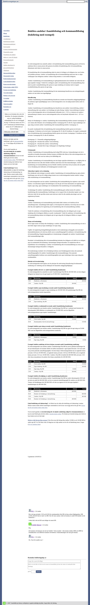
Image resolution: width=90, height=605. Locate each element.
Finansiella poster (8, 52)
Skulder (5, 62)
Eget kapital (6, 47)
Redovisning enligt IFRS (10, 87)
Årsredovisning (8, 93)
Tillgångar (6, 70)
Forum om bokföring (9, 90)
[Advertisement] (45, 15)
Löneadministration (9, 81)
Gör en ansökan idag (34, 424)
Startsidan (6, 30)
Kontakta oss (7, 107)
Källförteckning (8, 101)
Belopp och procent (9, 95)
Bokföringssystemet (8, 41)
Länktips (6, 109)
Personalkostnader (8, 60)
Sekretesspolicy (7, 104)
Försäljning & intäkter (9, 54)
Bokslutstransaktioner (9, 44)
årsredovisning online (10, 160)
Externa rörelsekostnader (10, 49)
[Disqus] (57, 482)
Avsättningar (6, 39)
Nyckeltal (6, 98)
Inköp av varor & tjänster (10, 57)
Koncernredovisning (9, 84)
